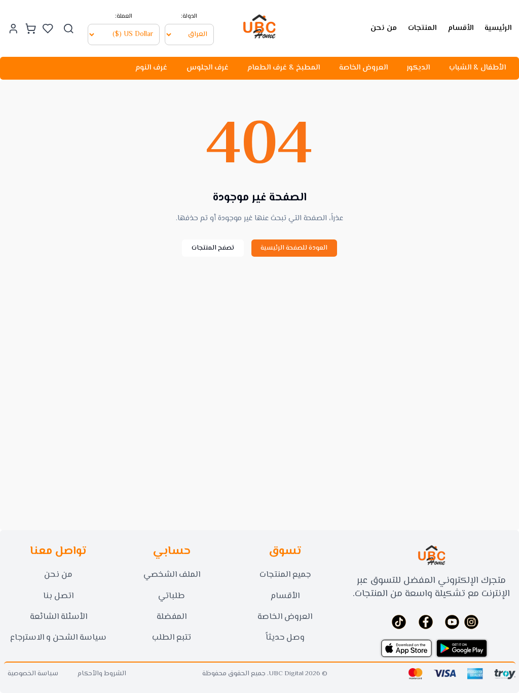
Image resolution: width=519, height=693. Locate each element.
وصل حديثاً (285, 637)
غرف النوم (151, 68)
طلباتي (171, 596)
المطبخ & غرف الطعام (283, 68)
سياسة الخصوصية (33, 674)
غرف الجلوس (208, 68)
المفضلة (172, 616)
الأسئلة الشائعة (58, 616)
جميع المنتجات (285, 574)
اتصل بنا (58, 596)
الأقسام (460, 28)
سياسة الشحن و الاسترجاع (58, 637)
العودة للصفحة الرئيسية (294, 248)
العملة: (123, 16)
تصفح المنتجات (213, 248)
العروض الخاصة (363, 68)
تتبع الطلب (171, 637)
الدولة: (189, 16)
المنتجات (422, 28)
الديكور (418, 68)
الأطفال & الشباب (477, 68)
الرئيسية (498, 28)
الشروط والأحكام (102, 674)
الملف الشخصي (171, 574)
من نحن (383, 28)
